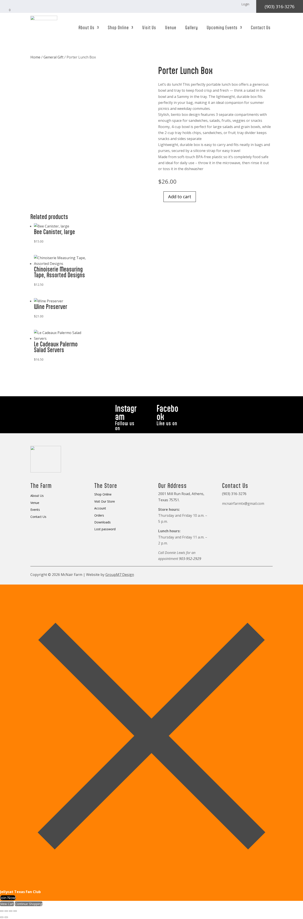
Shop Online (118, 27)
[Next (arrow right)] (6, 917)
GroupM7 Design (119, 574)
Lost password (105, 529)
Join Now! (8, 897)
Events (35, 510)
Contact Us (261, 27)
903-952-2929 (190, 558)
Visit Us (149, 27)
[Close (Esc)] (15, 911)
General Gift (53, 57)
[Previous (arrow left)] (2, 917)
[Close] (151, 885)
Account (100, 508)
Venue (170, 27)
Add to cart (179, 197)
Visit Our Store (104, 501)
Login (245, 4)
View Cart (7, 904)
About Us (86, 27)
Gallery (191, 27)
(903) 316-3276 (279, 7)
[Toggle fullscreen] (6, 911)
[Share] (10, 911)
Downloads (102, 522)
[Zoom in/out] (2, 911)
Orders (99, 515)
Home (35, 57)
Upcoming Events (222, 27)
